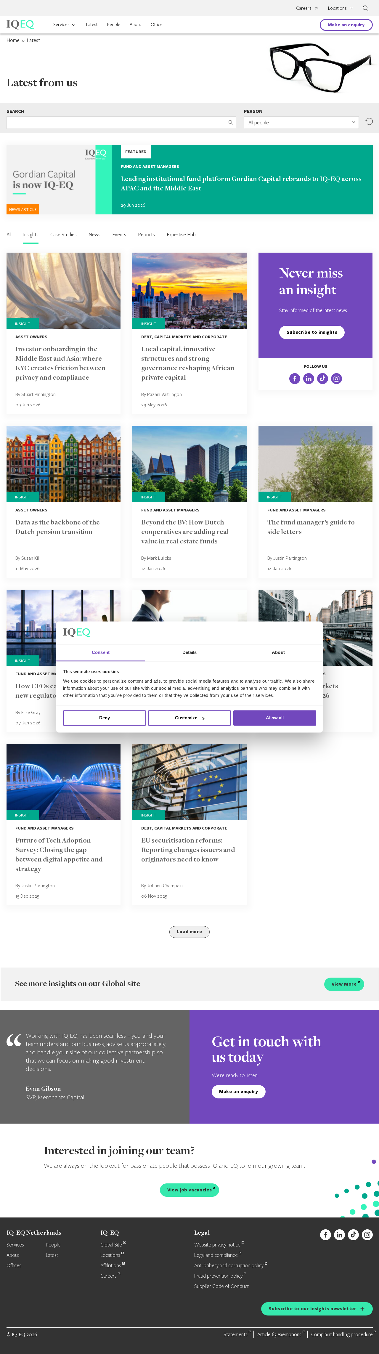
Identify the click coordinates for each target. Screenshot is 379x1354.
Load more (189, 931)
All (9, 234)
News (94, 234)
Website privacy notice (217, 1245)
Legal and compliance (216, 1255)
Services (61, 24)
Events (119, 234)
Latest (92, 24)
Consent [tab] (101, 652)
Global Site (111, 1245)
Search (15, 111)
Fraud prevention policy (218, 1276)
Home (13, 40)
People (113, 24)
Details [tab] (189, 652)
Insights (30, 234)
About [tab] (278, 652)
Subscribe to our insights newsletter (312, 1308)
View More (344, 984)
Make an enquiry (346, 25)
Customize (186, 718)
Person (253, 111)
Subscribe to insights (312, 332)
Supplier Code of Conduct (221, 1286)
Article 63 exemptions (279, 1334)
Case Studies (63, 234)
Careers (303, 8)
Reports (146, 234)
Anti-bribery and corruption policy (229, 1266)
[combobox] (301, 122)
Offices (14, 1266)
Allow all (275, 718)
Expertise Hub (181, 234)
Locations (110, 1255)
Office (157, 24)
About (135, 24)
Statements (236, 1334)
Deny (104, 718)
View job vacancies (189, 1190)
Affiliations (110, 1266)
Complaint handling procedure (342, 1334)
